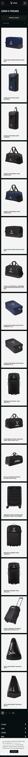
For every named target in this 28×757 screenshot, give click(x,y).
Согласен (14, 751)
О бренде (3, 724)
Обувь (3, 728)
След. (13, 713)
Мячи (2, 737)
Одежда (3, 733)
